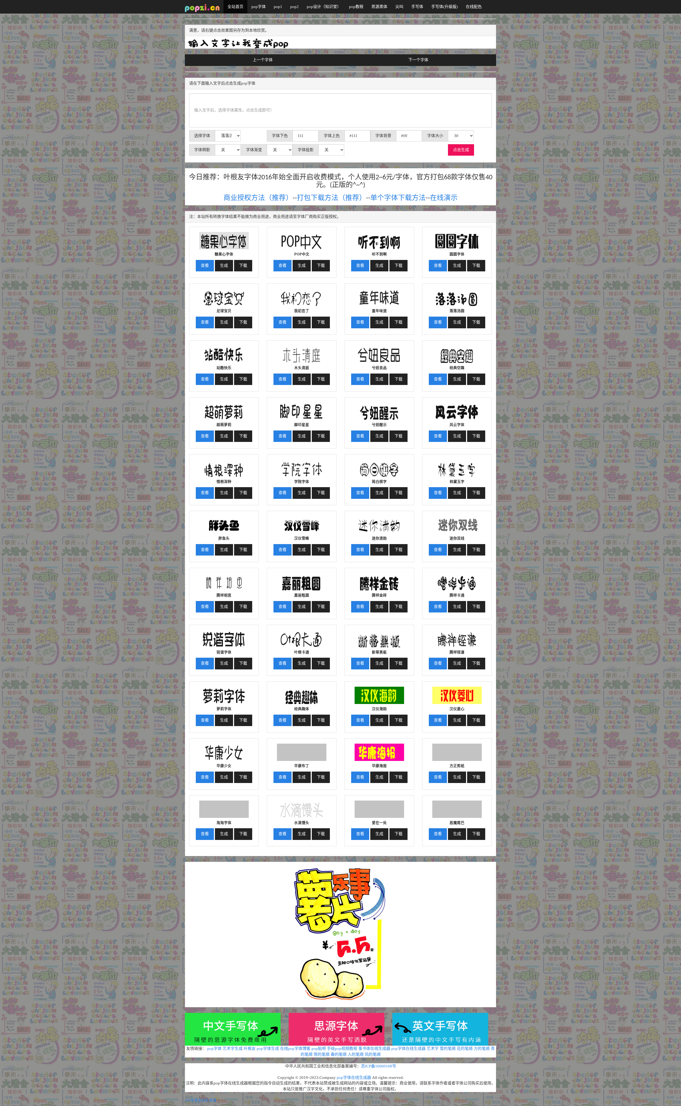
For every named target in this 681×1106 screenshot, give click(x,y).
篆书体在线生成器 (374, 1048)
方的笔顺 (482, 1048)
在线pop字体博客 (295, 1048)
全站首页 (235, 7)
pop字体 (258, 7)
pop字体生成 (268, 1048)
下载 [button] (243, 265)
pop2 (294, 7)
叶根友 (250, 1048)
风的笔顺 (373, 1054)
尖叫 (399, 7)
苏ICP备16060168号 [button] (378, 1066)
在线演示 (444, 198)
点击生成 (461, 150)
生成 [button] (224, 265)
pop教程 (356, 7)
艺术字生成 (233, 1048)
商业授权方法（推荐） (258, 198)
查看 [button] (205, 265)
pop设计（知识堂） (324, 7)
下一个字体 (418, 60)
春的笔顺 (339, 1054)
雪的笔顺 (448, 1048)
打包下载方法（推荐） (331, 198)
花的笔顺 (465, 1048)
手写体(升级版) (444, 7)
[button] (224, 238)
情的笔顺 (322, 1054)
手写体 (417, 7)
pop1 (278, 7)
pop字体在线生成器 (408, 1048)
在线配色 (474, 7)
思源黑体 (379, 7)
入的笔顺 (356, 1054)
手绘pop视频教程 (342, 1048)
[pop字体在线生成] (202, 6)
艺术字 (433, 1048)
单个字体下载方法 (398, 198)
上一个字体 (263, 60)
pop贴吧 (319, 1048)
